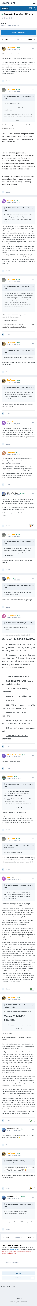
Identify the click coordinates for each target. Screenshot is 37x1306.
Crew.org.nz (8, 2)
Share (19, 1273)
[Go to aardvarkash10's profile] (4, 1130)
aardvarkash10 (13, 1129)
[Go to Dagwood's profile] (4, 453)
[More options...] (33, 48)
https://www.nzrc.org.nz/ (12, 463)
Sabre (27, 388)
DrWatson (28, 96)
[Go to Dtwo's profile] (4, 579)
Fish (4, 23)
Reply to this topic (18, 32)
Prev (7, 39)
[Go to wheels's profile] (4, 201)
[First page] (2, 39)
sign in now (14, 1249)
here (6, 466)
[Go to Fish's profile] (4, 878)
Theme (18, 1298)
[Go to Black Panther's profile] (4, 494)
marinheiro (7, 1007)
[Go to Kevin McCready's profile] (4, 756)
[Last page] (34, 39)
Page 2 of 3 (18, 39)
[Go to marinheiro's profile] (4, 616)
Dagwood (28, 784)
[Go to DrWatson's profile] (4, 49)
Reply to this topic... (12, 1262)
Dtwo (26, 623)
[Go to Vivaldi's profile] (4, 778)
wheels (27, 286)
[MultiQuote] (3, 81)
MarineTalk (15, 25)
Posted (13, 49)
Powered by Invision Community (18, 1303)
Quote (8, 81)
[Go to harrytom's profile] (4, 90)
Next (30, 39)
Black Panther (12, 493)
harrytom (28, 208)
